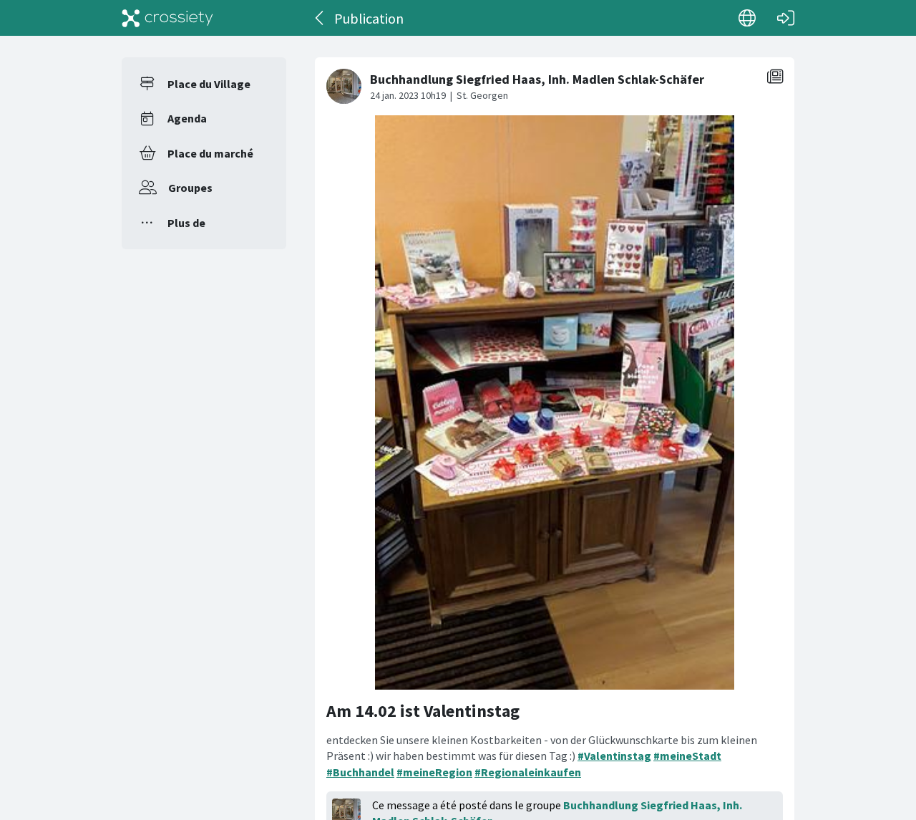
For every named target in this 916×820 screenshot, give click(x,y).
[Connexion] (786, 18)
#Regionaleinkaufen (527, 772)
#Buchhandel (360, 772)
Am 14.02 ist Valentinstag (423, 711)
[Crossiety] (167, 18)
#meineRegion (434, 772)
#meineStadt (687, 755)
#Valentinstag (614, 755)
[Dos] (320, 18)
